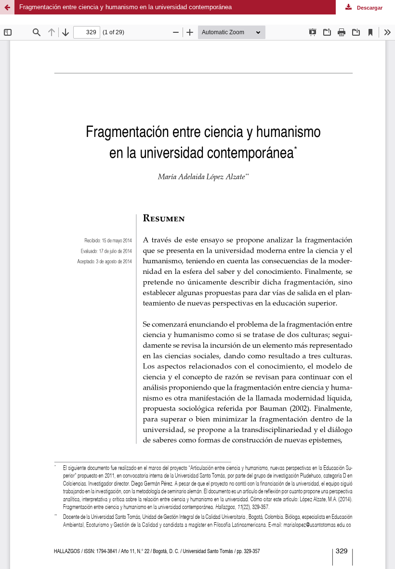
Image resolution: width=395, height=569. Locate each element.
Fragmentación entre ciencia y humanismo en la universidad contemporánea (125, 7)
